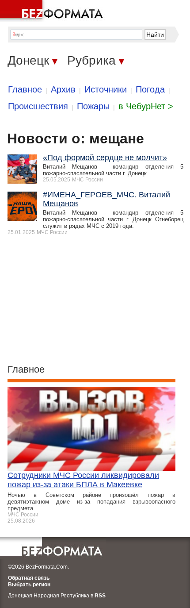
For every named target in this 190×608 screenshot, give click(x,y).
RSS (100, 596)
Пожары (93, 106)
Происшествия (38, 106)
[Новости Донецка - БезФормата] (53, 11)
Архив (63, 89)
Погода (150, 89)
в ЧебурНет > (145, 106)
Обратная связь (28, 578)
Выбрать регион (29, 584)
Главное (25, 89)
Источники (105, 89)
